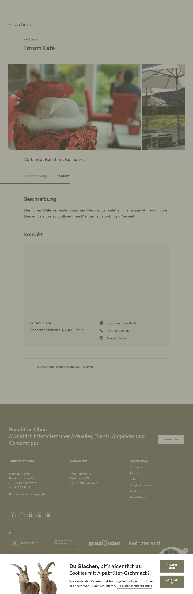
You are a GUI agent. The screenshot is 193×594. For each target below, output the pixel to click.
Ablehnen (172, 582)
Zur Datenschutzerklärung (134, 586)
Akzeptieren (172, 566)
